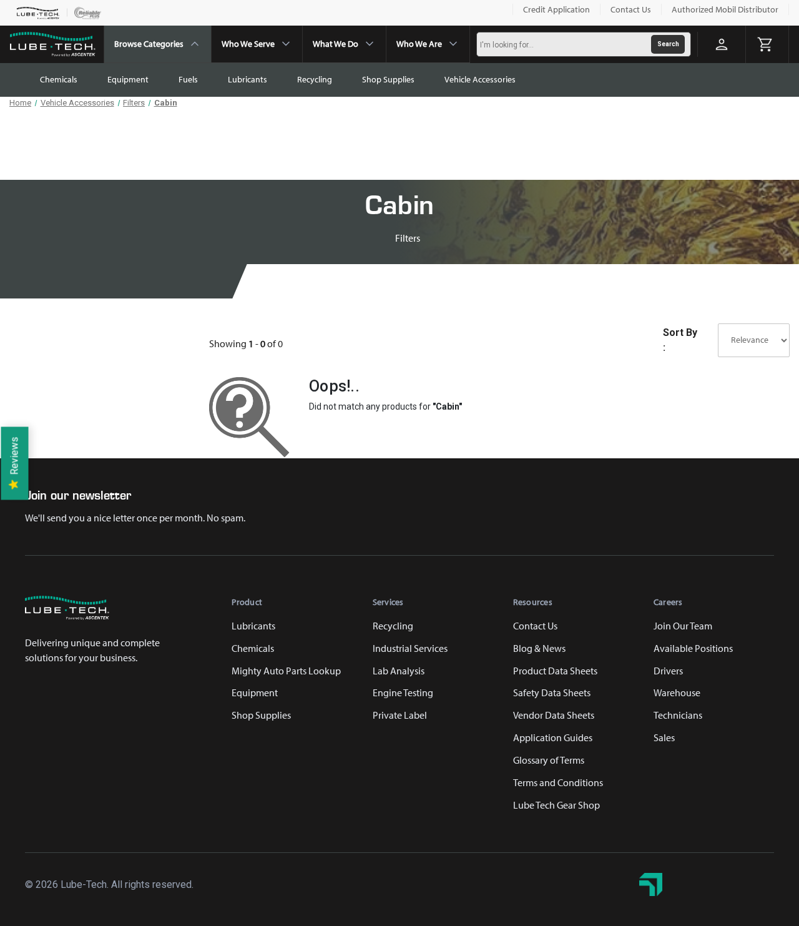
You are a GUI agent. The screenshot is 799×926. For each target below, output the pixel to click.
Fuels (188, 79)
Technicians (678, 715)
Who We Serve (248, 43)
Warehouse (677, 692)
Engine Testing (403, 692)
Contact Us (630, 9)
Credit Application (556, 9)
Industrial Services (410, 648)
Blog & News (539, 648)
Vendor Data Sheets (553, 715)
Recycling (314, 79)
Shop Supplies (388, 79)
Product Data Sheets (555, 670)
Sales (664, 737)
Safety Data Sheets (552, 692)
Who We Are (419, 43)
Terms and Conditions (558, 782)
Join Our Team (683, 625)
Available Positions (693, 648)
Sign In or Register (721, 44)
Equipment (128, 79)
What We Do (335, 43)
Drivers (668, 670)
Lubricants (247, 79)
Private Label (400, 715)
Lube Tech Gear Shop (556, 805)
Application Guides (552, 737)
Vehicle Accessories (480, 79)
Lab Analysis (398, 670)
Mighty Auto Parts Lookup (286, 670)
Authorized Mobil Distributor (725, 9)
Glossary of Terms (548, 760)
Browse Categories (149, 43)
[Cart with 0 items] (767, 44)
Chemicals (58, 79)
